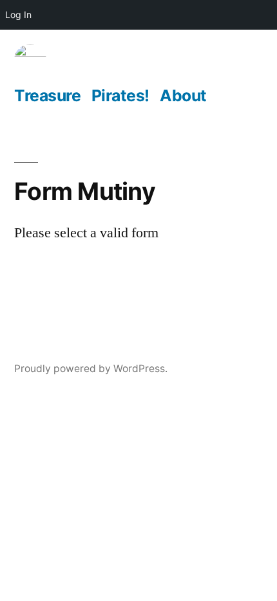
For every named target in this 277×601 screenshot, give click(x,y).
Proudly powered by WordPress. (90, 368)
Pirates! (120, 95)
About (183, 95)
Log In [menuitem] (18, 14)
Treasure (47, 95)
